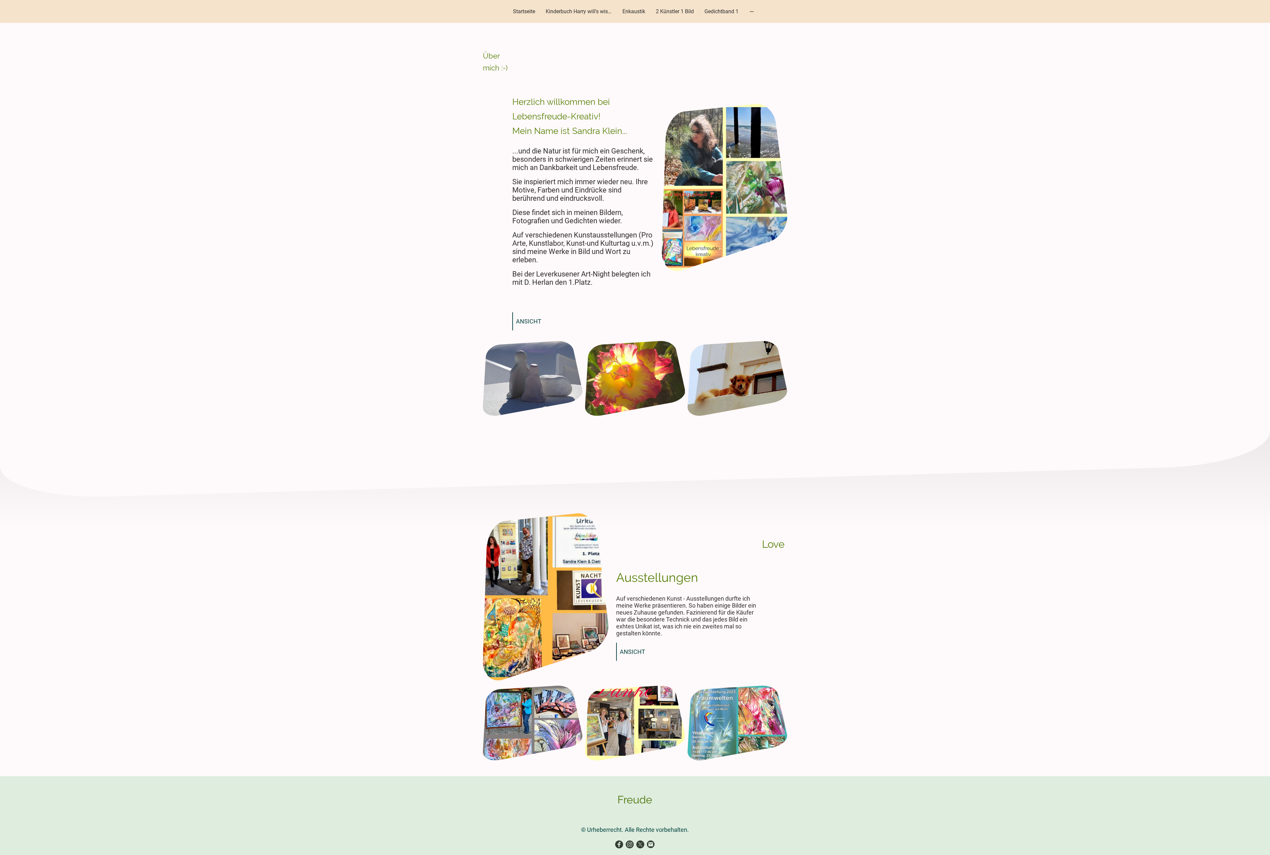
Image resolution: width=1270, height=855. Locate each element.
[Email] (651, 844)
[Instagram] (630, 844)
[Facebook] (619, 844)
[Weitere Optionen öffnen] (751, 11)
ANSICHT (528, 321)
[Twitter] (640, 844)
